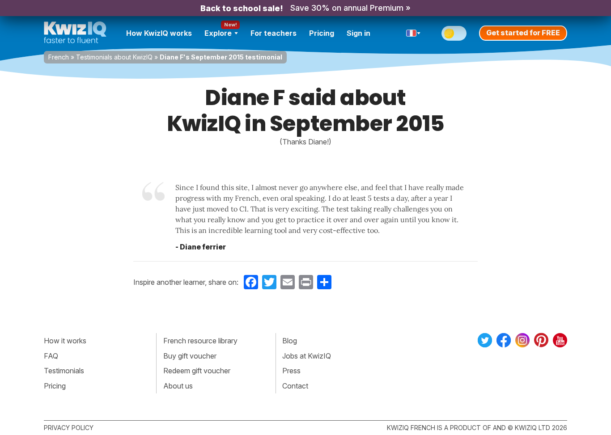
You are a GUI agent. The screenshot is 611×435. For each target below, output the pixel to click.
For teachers (273, 33)
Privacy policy (68, 427)
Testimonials (64, 370)
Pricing (321, 33)
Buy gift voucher (189, 355)
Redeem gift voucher (196, 370)
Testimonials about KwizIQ (114, 57)
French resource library (200, 340)
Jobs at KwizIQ (306, 355)
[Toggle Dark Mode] (454, 33)
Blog (289, 340)
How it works (65, 340)
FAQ (51, 355)
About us (178, 385)
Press (291, 370)
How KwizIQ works (159, 33)
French (58, 57)
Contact (295, 385)
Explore (218, 33)
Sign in (358, 33)
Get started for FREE (523, 32)
